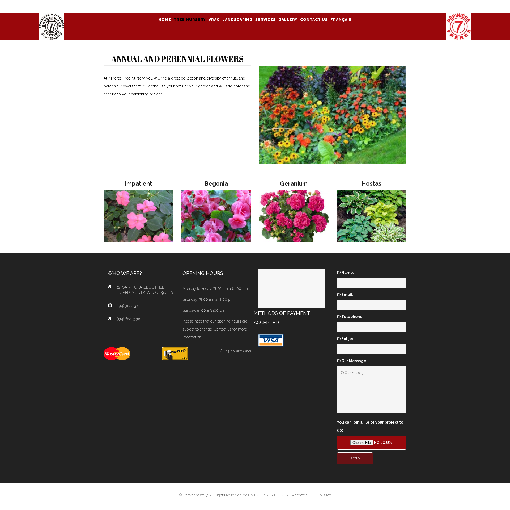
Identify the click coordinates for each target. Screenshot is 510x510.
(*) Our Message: (352, 361)
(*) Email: (345, 294)
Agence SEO (302, 495)
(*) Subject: (347, 339)
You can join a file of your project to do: (370, 426)
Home (165, 20)
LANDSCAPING (237, 20)
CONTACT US (314, 20)
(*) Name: (345, 272)
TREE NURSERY (190, 20)
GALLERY (288, 20)
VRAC (214, 20)
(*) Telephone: (350, 317)
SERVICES (265, 20)
